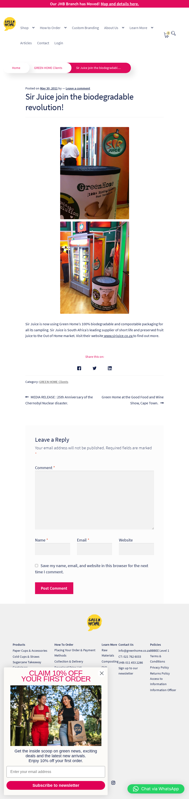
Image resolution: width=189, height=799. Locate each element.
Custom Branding (85, 27)
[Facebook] (79, 368)
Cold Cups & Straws (26, 656)
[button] (155, 788)
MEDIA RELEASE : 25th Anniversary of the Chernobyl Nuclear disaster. (59, 399)
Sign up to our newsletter (128, 670)
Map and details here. (120, 3)
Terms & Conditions (157, 658)
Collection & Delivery (68, 661)
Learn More (138, 27)
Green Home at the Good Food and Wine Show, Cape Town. (132, 399)
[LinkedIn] (110, 368)
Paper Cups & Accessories (30, 650)
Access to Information (158, 681)
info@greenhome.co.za (134, 650)
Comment (45, 467)
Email (83, 540)
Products (19, 644)
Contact (43, 43)
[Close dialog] (102, 673)
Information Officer (163, 690)
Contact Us (125, 644)
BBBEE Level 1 (159, 650)
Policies (155, 644)
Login (58, 43)
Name (41, 540)
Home (16, 68)
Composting (110, 661)
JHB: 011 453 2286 (130, 662)
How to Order (50, 27)
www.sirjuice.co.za (118, 335)
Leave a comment (78, 88)
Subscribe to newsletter (55, 785)
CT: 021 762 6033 (129, 656)
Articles (26, 43)
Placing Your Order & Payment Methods (74, 652)
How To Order (63, 644)
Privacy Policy (159, 667)
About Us (111, 27)
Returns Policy (160, 673)
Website (126, 540)
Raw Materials (108, 652)
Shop (24, 27)
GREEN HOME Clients (48, 68)
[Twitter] (95, 368)
